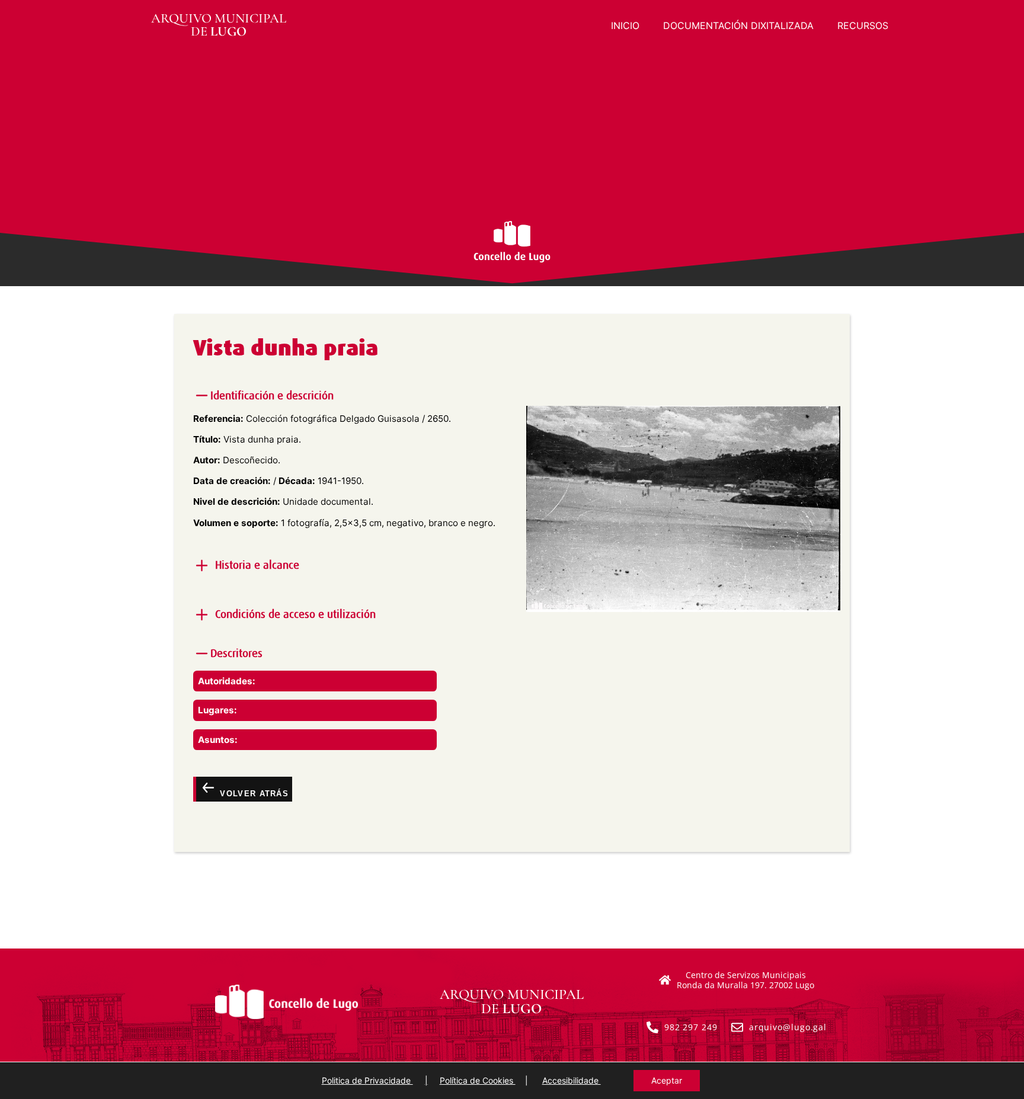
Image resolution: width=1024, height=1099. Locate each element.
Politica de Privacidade (367, 1080)
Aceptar (666, 1080)
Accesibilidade (571, 1080)
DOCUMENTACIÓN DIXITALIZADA (738, 25)
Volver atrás (253, 793)
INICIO (625, 25)
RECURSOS (862, 25)
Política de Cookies (478, 1080)
